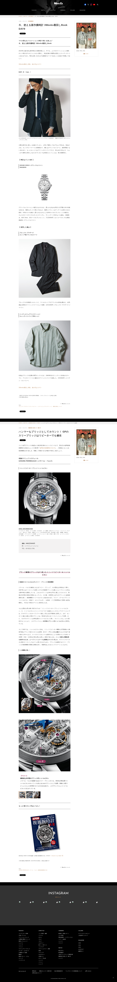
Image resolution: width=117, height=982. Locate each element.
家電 (40, 950)
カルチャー (41, 943)
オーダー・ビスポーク (24, 950)
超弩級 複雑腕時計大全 (47, 448)
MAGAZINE (82, 10)
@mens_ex (58, 897)
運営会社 (34, 971)
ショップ (21, 945)
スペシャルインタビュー (84, 933)
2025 (79, 943)
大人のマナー (42, 954)
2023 (79, 947)
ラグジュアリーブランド (24, 948)
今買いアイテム (22, 935)
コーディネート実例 (23, 933)
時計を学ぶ (61, 950)
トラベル (41, 935)
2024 (79, 945)
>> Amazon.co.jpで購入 (56, 855)
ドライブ (60, 943)
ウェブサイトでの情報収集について (74, 971)
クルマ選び (61, 935)
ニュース (21, 943)
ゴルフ (40, 941)
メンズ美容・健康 (43, 933)
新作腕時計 (31, 16)
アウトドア (41, 952)
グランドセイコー (33, 406)
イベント (21, 946)
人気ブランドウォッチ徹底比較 (65, 954)
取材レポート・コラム (24, 956)
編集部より (81, 951)
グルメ (40, 939)
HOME (20, 16)
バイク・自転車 (62, 939)
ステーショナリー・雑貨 (44, 948)
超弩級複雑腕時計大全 (42, 870)
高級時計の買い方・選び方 (34, 423)
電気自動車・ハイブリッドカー (65, 937)
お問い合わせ (88, 971)
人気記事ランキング (83, 935)
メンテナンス (22, 960)
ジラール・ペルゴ (33, 870)
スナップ (21, 958)
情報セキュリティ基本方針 (45, 971)
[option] (44, 755)
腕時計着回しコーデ (57, 406)
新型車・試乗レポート (63, 933)
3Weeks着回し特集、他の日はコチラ (30, 64)
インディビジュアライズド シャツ (45, 406)
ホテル (40, 937)
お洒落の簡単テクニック (24, 939)
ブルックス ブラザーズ (24, 406)
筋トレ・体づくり (43, 945)
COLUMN (72, 10)
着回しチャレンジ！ (23, 941)
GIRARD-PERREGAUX (24, 870)
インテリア (41, 946)
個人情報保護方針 (59, 971)
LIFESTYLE (52, 10)
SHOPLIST (81, 949)
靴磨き (20, 954)
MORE (86, 53)
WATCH (43, 10)
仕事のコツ (41, 956)
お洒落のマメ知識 (23, 952)
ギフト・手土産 (42, 958)
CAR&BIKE (62, 10)
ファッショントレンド (24, 937)
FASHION (34, 10)
